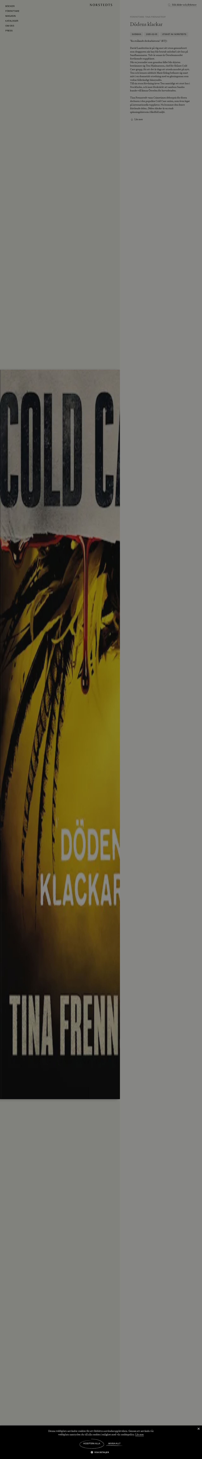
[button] (101, 1452)
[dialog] (101, 729)
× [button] (198, 1429)
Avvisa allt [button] (114, 1444)
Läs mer (139, 1434)
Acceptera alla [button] (91, 1444)
